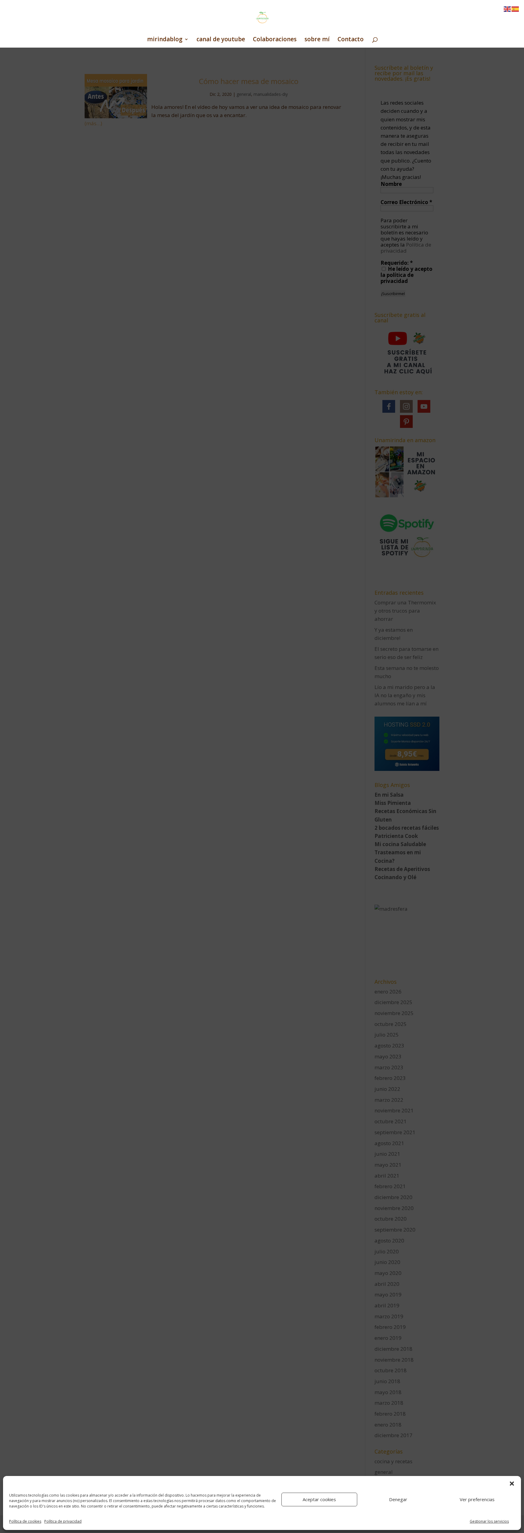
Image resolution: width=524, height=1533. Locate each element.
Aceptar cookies (319, 1499)
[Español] (515, 8)
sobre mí (317, 40)
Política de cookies (25, 1521)
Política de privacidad (63, 1521)
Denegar (398, 1499)
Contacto (351, 40)
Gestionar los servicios (489, 1521)
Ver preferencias (477, 1499)
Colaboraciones (275, 40)
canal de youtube (220, 40)
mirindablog (165, 40)
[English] (508, 8)
